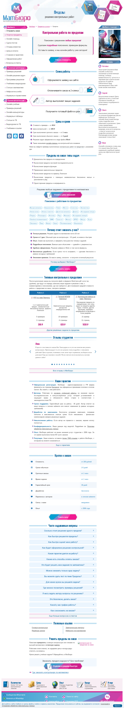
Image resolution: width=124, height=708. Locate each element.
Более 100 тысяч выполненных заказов (17, 685)
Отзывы (110, 62)
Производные (42, 215)
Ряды (59, 215)
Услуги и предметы (14, 35)
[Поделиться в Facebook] (21, 136)
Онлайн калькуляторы (15, 112)
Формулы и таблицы (14, 116)
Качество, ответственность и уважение (90, 685)
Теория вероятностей (16, 100)
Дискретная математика (63, 212)
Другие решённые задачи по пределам (63, 330)
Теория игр (59, 219)
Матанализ (67, 215)
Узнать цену (63, 517)
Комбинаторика (49, 208)
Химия (55, 223)
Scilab (89, 219)
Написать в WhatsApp (15, 698)
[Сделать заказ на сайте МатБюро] (109, 57)
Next (95, 351)
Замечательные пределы (75, 628)
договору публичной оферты (65, 393)
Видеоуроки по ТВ (13, 124)
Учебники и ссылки (14, 128)
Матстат (65, 208)
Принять (118, 706)
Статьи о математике (14, 88)
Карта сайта (54, 701)
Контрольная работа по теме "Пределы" (86, 298)
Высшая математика (36, 208)
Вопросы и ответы (13, 63)
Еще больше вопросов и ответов (63, 616)
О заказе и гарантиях (14, 55)
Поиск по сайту (72, 697)
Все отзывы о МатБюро (63, 371)
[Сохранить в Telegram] (15, 136)
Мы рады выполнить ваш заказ (111, 685)
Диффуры (75, 212)
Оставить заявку (63, 269)
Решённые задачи (38, 631)
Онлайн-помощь (13, 39)
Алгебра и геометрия (47, 212)
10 (73, 364)
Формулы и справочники (16, 96)
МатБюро (11, 27)
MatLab (83, 219)
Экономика (33, 223)
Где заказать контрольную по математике (50, 672)
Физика (48, 223)
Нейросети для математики (76, 631)
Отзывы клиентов (13, 47)
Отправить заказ (13, 31)
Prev (30, 351)
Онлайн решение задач (15, 76)
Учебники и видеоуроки (15, 84)
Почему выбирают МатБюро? (63, 262)
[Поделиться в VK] (9, 136)
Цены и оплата (12, 51)
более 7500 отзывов (69, 438)
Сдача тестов (11, 43)
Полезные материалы (16, 68)
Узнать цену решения (64, 194)
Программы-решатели (15, 80)
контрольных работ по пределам (72, 147)
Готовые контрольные (40, 628)
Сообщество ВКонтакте (15, 695)
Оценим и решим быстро (65, 666)
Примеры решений (13, 72)
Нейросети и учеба (13, 92)
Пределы (32, 215)
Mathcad (68, 219)
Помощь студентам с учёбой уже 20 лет (66, 685)
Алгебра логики (34, 212)
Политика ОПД (72, 701)
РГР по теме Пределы (42, 298)
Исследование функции (88, 212)
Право (41, 223)
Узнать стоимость (63, 60)
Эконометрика (84, 208)
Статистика (74, 208)
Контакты (55, 387)
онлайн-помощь (52, 143)
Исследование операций (80, 215)
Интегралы (52, 215)
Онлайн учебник (12, 104)
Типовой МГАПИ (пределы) (64, 298)
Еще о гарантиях (63, 445)
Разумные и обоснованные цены (41, 685)
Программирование (65, 223)
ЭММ (51, 219)
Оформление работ (14, 59)
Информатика (78, 223)
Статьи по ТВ (11, 120)
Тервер (58, 208)
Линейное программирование (38, 219)
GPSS (76, 219)
